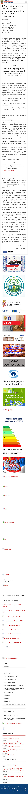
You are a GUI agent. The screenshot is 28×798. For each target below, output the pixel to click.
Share (4, 252)
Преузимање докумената (11, 600)
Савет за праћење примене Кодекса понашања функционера (14, 688)
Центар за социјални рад (11, 715)
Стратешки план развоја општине (13, 685)
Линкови (6, 666)
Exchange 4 (7, 698)
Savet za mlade (8, 707)
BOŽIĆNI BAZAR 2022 (9, 673)
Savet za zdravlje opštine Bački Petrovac (14, 704)
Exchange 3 (7, 695)
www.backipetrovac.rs (8, 170)
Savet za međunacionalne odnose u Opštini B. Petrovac (13, 710)
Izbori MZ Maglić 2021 (10, 679)
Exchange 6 (7, 701)
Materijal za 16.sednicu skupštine (12, 747)
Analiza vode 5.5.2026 (8, 755)
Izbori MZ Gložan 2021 (10, 682)
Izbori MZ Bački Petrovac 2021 (12, 676)
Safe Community (8, 692)
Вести (5, 663)
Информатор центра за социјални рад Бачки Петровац (14, 719)
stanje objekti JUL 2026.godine (11, 739)
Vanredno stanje (8, 580)
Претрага (6, 669)
